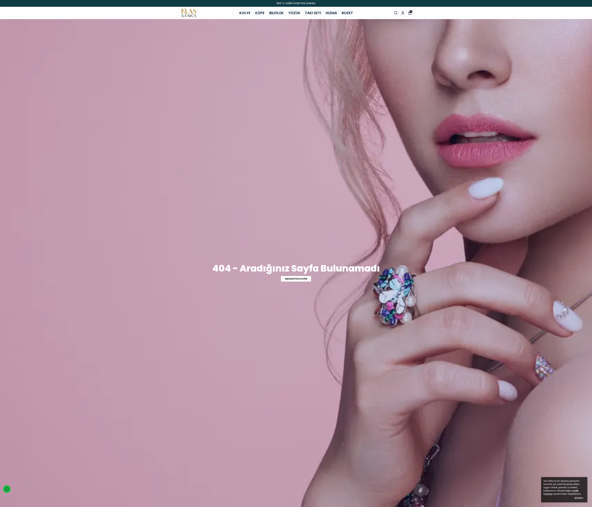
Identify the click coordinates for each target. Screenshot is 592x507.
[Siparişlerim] (403, 12)
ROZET (347, 12)
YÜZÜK (294, 12)
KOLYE (245, 12)
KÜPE (260, 12)
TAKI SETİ (313, 12)
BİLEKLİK (276, 12)
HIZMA (331, 12)
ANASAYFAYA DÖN (296, 278)
